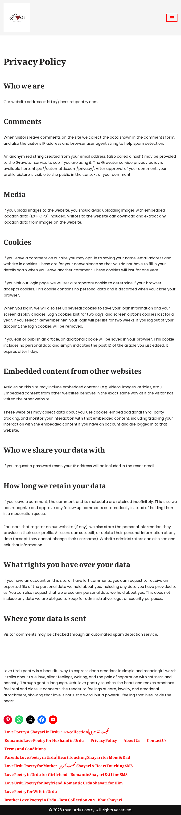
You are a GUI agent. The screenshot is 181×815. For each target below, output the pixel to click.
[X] (30, 719)
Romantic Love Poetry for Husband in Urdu (44, 739)
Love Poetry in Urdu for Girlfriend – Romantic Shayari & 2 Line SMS (66, 773)
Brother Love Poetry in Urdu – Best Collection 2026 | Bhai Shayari (63, 799)
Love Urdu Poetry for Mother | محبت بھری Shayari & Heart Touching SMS (68, 765)
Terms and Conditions (25, 748)
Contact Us (157, 739)
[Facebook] (41, 719)
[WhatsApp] (19, 719)
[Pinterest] (8, 719)
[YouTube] (53, 719)
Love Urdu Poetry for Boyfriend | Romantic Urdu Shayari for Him (63, 782)
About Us (131, 739)
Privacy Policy (103, 739)
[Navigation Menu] (171, 18)
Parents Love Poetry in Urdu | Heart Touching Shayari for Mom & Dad (67, 756)
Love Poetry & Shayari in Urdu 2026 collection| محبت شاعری (57, 731)
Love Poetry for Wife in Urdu (30, 790)
